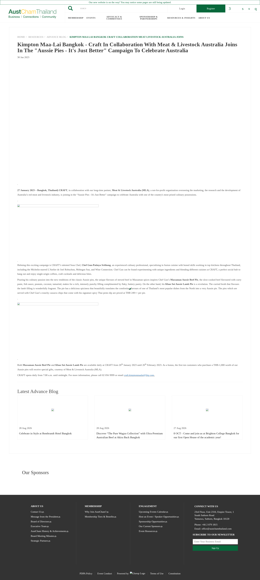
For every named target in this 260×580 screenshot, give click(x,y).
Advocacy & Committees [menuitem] (114, 18)
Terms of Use (156, 573)
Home (21, 37)
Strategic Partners (39, 540)
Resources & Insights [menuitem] (181, 18)
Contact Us (36, 511)
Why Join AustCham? (95, 511)
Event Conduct (104, 573)
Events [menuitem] (91, 18)
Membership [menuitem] (75, 18)
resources (35, 37)
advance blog (56, 37)
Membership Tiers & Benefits (99, 516)
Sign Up (215, 548)
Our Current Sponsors (149, 526)
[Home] (32, 14)
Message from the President (44, 516)
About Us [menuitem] (204, 18)
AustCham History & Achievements (48, 531)
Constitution (174, 573)
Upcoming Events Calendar (152, 511)
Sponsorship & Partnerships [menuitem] (148, 18)
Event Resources (147, 531)
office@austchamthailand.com (217, 528)
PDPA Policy (86, 573)
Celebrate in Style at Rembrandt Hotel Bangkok (45, 433)
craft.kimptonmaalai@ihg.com (139, 375)
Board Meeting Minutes (42, 536)
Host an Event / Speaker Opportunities (158, 516)
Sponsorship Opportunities (152, 521)
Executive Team (39, 526)
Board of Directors (40, 521)
